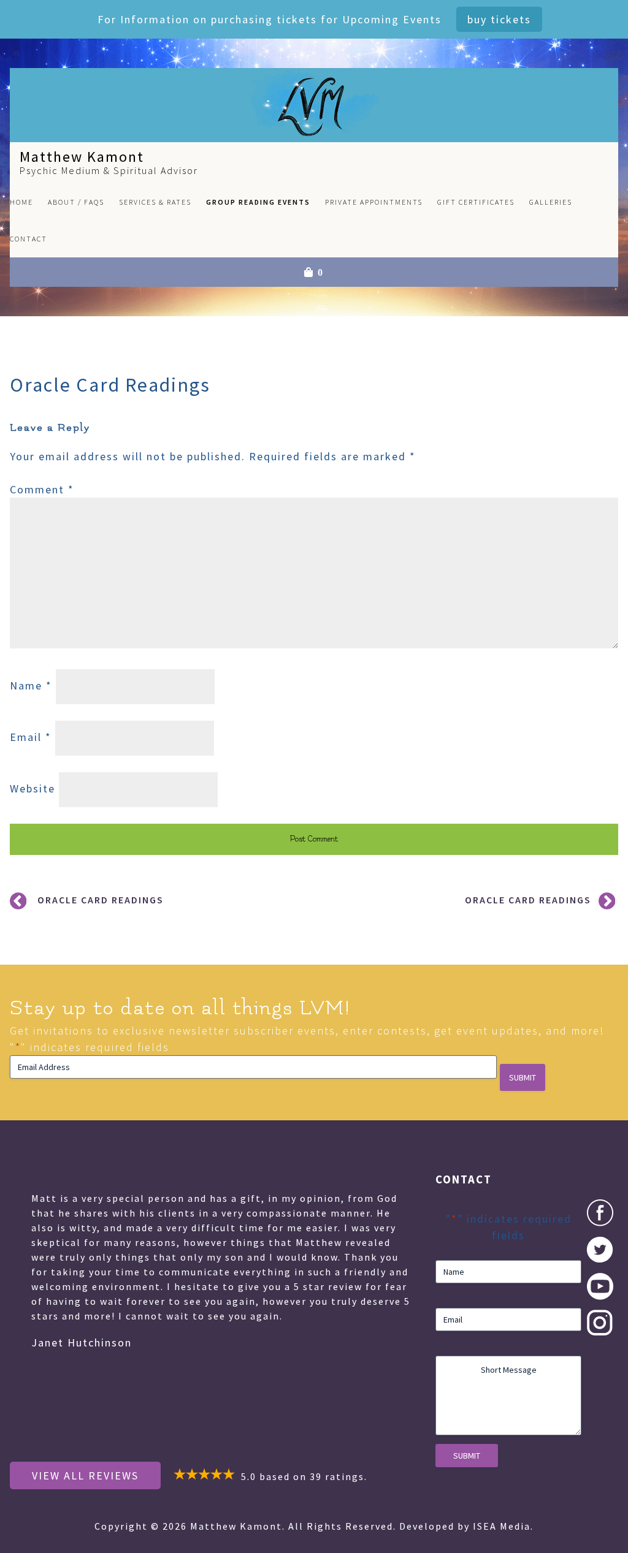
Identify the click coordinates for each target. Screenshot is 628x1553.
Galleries (550, 202)
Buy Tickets (499, 19)
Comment (42, 489)
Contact (28, 238)
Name (31, 685)
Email (31, 737)
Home (21, 202)
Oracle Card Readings (100, 900)
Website (32, 788)
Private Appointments (374, 202)
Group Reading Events (258, 202)
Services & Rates (155, 202)
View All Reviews (85, 1475)
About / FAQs (76, 202)
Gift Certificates (476, 202)
